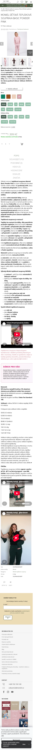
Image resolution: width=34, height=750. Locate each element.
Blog (3, 649)
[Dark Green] (3, 96)
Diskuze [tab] (16, 174)
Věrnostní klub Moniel (7, 652)
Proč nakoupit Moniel (7, 637)
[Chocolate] (8, 96)
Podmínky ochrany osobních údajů (11, 673)
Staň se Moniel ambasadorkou (10, 662)
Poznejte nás (5, 639)
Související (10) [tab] (16, 159)
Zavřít (15, 582)
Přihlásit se (8, 617)
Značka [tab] (16, 178)
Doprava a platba (6, 642)
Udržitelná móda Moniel (8, 657)
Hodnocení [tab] (16, 170)
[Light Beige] (14, 96)
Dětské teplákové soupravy (19, 571)
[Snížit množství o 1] (9, 144)
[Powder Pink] (19, 96)
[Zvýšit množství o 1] (2, 144)
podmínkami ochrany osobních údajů (20, 612)
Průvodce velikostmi (7, 634)
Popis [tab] (16, 156)
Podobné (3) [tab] (16, 163)
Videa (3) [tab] (16, 167)
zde (2, 736)
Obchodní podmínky (7, 671)
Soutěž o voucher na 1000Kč (9, 659)
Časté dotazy (5, 647)
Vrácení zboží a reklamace (8, 644)
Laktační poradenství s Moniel (9, 654)
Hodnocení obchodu (7, 664)
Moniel (14, 569)
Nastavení (16, 740)
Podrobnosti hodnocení (23, 29)
